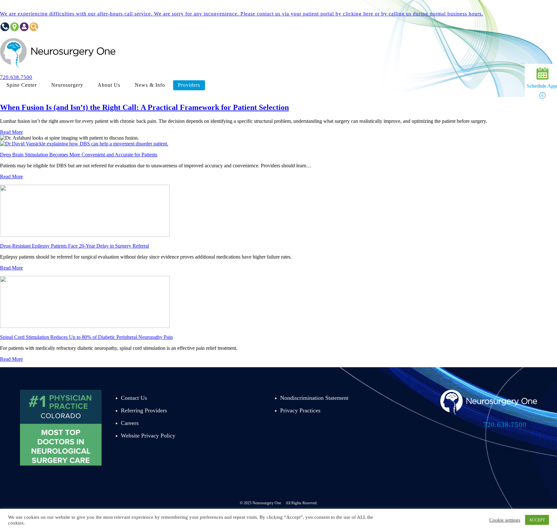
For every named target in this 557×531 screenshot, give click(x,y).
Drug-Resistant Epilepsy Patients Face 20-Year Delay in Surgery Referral (74, 246)
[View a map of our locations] (14, 30)
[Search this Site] (34, 30)
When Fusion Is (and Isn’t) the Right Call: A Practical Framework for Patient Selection (144, 107)
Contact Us (134, 398)
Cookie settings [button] (504, 520)
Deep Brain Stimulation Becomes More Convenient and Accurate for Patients (78, 154)
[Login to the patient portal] (24, 30)
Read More (11, 132)
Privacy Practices (300, 410)
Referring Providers (144, 410)
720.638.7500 (504, 424)
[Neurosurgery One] (58, 66)
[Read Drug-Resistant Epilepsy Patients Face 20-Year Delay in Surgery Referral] (85, 235)
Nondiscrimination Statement (314, 398)
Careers (130, 423)
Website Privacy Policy (148, 435)
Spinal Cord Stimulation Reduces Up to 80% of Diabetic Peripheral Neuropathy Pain (86, 337)
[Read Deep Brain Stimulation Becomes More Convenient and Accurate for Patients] (84, 143)
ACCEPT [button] (537, 519)
